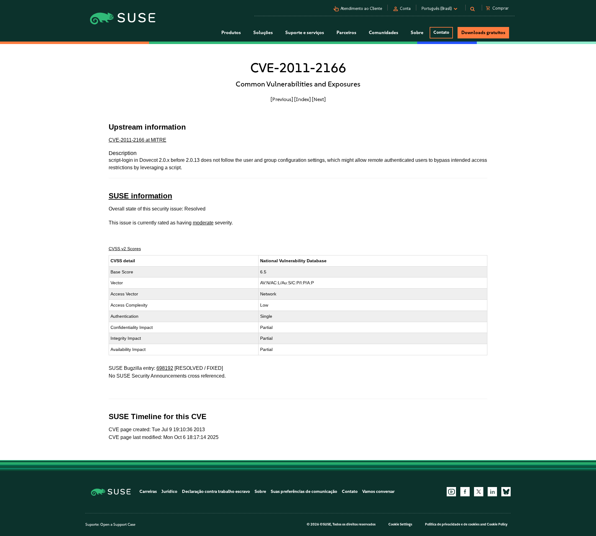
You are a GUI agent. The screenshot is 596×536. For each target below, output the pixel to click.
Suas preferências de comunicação (304, 491)
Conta (405, 8)
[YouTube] (451, 491)
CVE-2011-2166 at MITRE (137, 140)
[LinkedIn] (492, 491)
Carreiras (148, 491)
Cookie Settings (400, 524)
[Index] (302, 99)
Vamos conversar (378, 491)
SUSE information (140, 196)
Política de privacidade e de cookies (452, 524)
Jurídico (169, 491)
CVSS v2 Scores (125, 248)
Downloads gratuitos (483, 32)
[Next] (319, 99)
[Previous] (282, 99)
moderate (203, 222)
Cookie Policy (497, 524)
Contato (441, 32)
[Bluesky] (506, 491)
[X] (478, 491)
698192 (164, 368)
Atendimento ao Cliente (361, 8)
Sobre (260, 491)
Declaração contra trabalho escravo (216, 491)
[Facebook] (465, 491)
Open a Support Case (117, 524)
